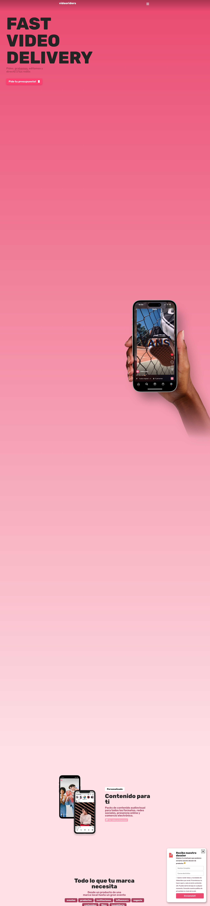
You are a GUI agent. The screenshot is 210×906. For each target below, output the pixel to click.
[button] (115, 789)
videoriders (67, 3)
